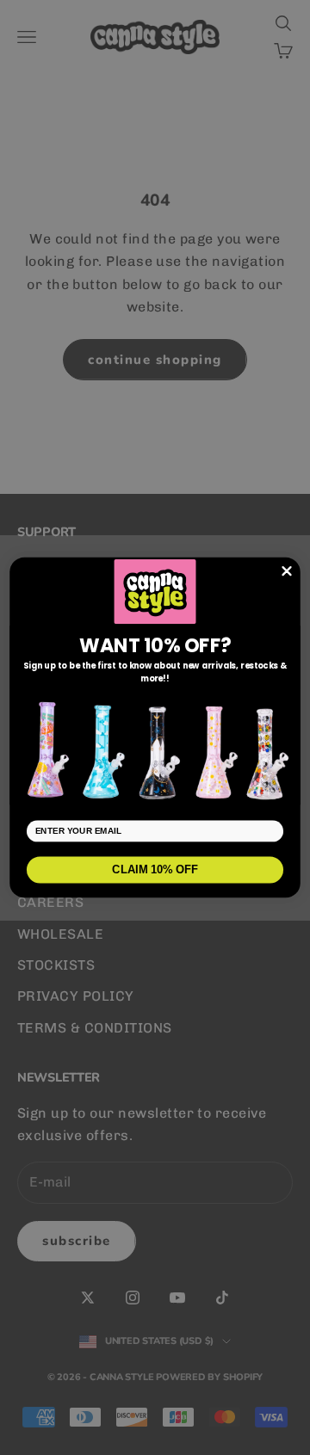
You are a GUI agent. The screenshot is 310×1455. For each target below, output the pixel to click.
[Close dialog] (287, 571)
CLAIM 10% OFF (155, 869)
